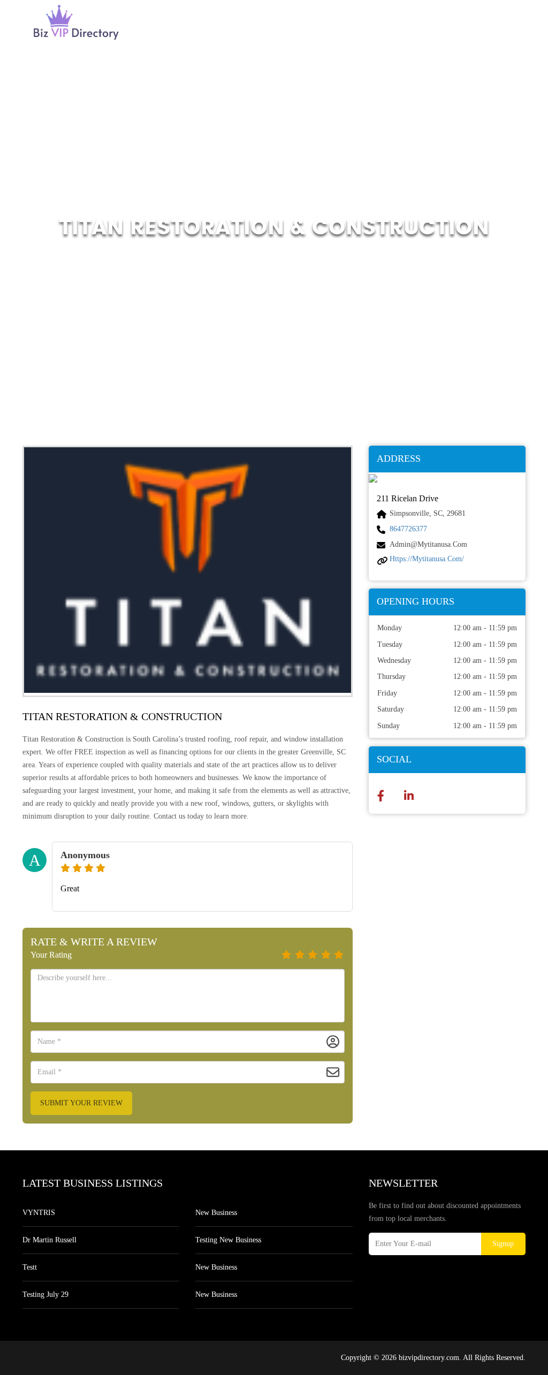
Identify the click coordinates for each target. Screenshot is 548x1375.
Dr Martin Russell (49, 1240)
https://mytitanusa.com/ (427, 559)
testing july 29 (45, 1294)
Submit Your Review (81, 1103)
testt (29, 1267)
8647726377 (408, 529)
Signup (503, 1244)
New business (216, 1213)
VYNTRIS (38, 1213)
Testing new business (228, 1240)
